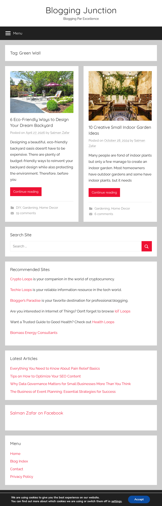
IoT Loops (122, 311)
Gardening (30, 208)
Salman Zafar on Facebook (36, 413)
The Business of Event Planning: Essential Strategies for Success (63, 391)
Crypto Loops (21, 279)
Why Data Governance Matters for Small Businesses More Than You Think (70, 384)
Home (15, 454)
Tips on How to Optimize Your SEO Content (45, 376)
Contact (16, 469)
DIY (18, 208)
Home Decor (48, 208)
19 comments (26, 213)
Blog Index (19, 461)
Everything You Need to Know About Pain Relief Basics (55, 368)
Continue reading (25, 192)
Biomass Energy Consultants (33, 333)
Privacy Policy (21, 476)
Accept (139, 499)
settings (116, 501)
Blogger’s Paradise (25, 300)
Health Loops (103, 322)
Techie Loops (21, 290)
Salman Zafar (59, 133)
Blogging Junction (81, 10)
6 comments (103, 214)
